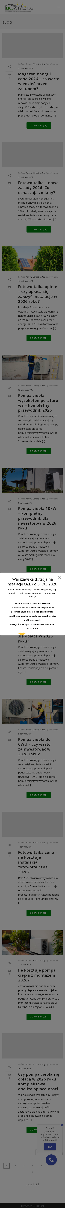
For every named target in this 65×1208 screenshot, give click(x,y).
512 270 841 (32, 628)
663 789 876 (45, 624)
